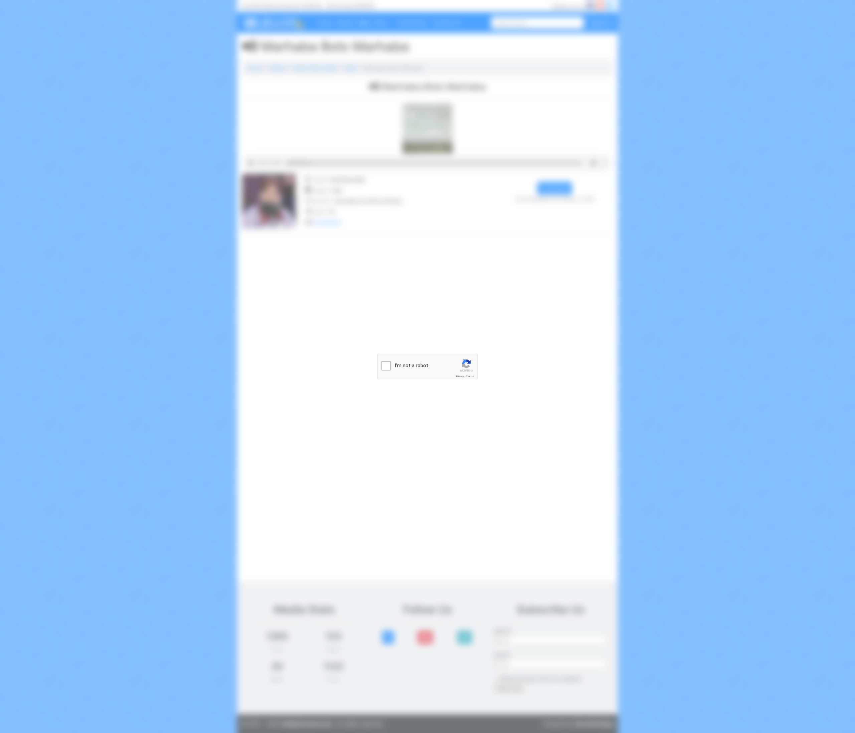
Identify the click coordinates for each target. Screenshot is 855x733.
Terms (470, 376)
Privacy (460, 376)
